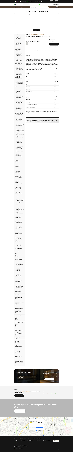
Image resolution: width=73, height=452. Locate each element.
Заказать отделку (51, 1)
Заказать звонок (56, 1)
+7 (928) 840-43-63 (43, 4)
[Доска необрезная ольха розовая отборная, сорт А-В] (36, 14)
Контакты (29, 438)
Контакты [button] (22, 7)
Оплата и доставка (16, 7)
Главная (27, 34)
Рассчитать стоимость (19, 395)
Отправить (49, 379)
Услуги (17, 1)
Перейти (36, 30)
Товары (29, 34)
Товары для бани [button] (30, 1)
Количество (51, 41)
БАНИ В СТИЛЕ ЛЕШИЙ (25, 391)
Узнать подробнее (53, 46)
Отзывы (43, 1)
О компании (37, 1)
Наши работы (23, 1)
